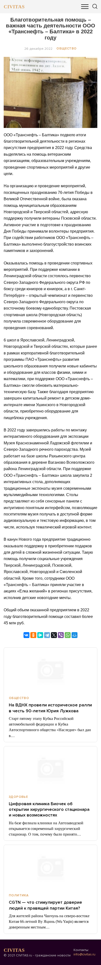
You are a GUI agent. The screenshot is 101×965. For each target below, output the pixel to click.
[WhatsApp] (68, 635)
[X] (54, 635)
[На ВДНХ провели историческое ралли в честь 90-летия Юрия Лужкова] (50, 670)
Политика (18, 895)
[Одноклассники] (33, 635)
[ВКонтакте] (26, 635)
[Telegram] (47, 635)
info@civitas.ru (84, 954)
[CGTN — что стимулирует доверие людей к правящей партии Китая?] (50, 867)
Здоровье (18, 797)
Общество (66, 48)
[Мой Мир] (74, 635)
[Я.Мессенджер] (40, 635)
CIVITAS (14, 6)
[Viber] (61, 635)
